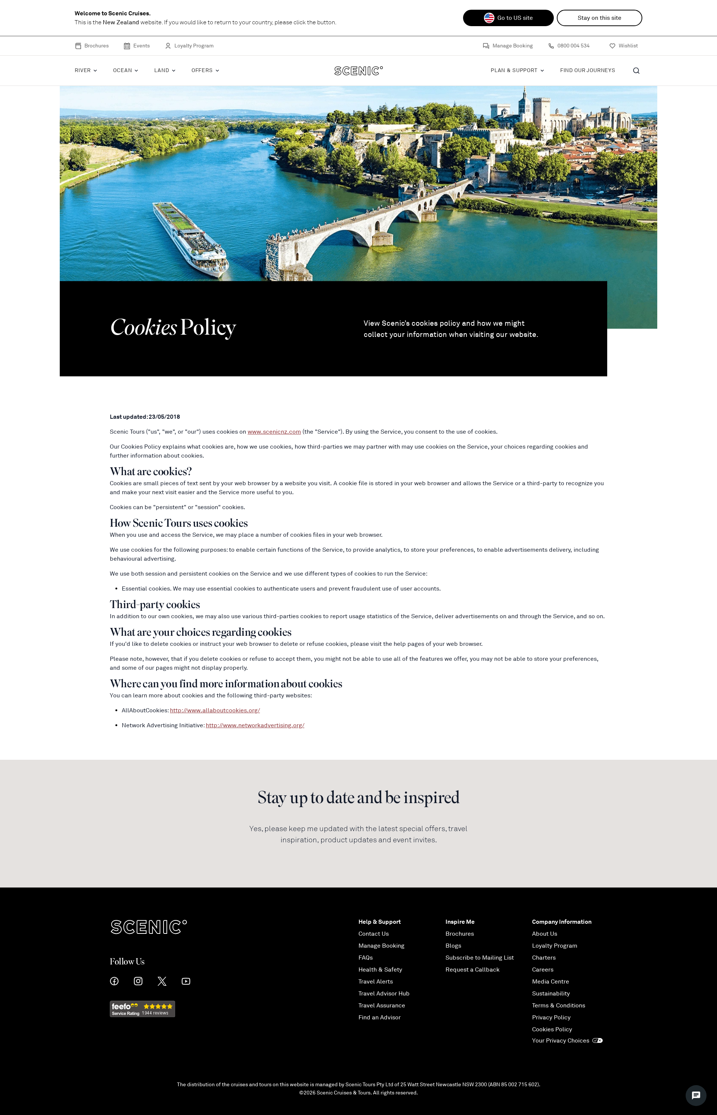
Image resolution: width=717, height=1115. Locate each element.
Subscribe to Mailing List (480, 957)
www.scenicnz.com (274, 432)
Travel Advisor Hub (384, 993)
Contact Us (373, 934)
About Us (544, 934)
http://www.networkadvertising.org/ (255, 725)
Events (141, 46)
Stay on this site (599, 18)
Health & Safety (380, 969)
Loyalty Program (194, 46)
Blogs (453, 946)
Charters (544, 957)
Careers (542, 969)
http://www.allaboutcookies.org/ (215, 710)
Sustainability (551, 993)
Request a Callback (473, 969)
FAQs (365, 957)
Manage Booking (513, 46)
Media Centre (550, 981)
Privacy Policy (551, 1017)
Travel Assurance (381, 1005)
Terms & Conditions (558, 1005)
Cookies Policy (552, 1029)
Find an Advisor (379, 1017)
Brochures (96, 46)
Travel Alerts (375, 981)
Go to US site (515, 18)
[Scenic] (358, 70)
